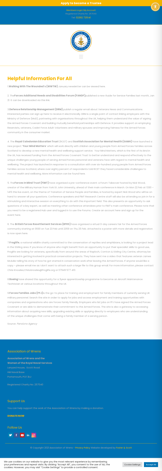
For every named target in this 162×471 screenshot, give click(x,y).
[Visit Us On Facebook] (16, 437)
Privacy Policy (82, 447)
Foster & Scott (124, 447)
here (102, 86)
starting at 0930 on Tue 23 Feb (39, 228)
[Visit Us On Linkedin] (28, 437)
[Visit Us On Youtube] (22, 437)
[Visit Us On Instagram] (34, 437)
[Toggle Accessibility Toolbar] (155, 6)
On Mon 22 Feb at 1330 (138, 187)
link (48, 100)
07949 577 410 (67, 270)
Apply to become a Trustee (81, 3)
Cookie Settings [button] (132, 464)
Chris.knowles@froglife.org (39, 270)
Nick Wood (139, 182)
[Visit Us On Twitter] (10, 437)
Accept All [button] (151, 464)
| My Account (89, 10)
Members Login (74, 10)
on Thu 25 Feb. (78, 228)
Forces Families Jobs (22, 293)
